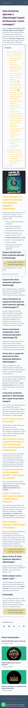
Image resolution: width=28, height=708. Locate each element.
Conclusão (10, 165)
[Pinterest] (14, 626)
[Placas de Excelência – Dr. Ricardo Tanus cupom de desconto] (14, 677)
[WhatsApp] (23, 626)
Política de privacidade (9, 698)
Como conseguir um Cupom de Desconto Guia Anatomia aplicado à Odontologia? (15, 54)
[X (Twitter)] (9, 626)
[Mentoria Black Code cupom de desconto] (14, 653)
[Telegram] (18, 626)
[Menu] (25, 2)
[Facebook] (4, 626)
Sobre (23, 698)
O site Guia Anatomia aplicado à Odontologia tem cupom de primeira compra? (16, 105)
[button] (3, 704)
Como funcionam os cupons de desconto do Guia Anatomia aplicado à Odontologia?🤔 (16, 77)
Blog (18, 698)
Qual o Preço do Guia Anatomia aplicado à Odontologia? (16, 156)
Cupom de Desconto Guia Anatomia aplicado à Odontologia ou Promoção (16, 143)
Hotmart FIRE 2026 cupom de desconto (14, 641)
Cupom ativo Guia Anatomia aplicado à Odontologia (16, 69)
